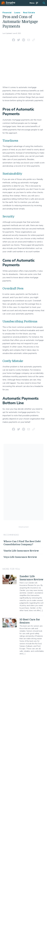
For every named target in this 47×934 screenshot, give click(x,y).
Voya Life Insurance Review (20, 557)
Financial (7, 12)
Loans (17, 12)
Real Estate (29, 12)
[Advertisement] (23, 64)
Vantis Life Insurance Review (21, 550)
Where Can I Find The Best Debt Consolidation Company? (22, 543)
